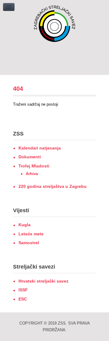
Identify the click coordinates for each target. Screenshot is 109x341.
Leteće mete (31, 233)
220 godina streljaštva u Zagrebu (52, 186)
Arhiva (32, 173)
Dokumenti (29, 156)
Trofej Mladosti (33, 165)
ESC (22, 299)
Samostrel (28, 242)
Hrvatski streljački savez (43, 281)
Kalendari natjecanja (39, 148)
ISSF (23, 289)
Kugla (24, 224)
